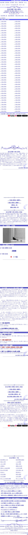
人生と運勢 (3, 464)
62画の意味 (17, 88)
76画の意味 (17, 104)
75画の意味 (3, 104)
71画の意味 (3, 100)
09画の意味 (3, 30)
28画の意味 (17, 50)
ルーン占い (10, 527)
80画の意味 (17, 109)
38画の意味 (17, 61)
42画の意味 (17, 66)
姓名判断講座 (11, 15)
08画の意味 (17, 28)
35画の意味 (3, 59)
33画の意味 (3, 57)
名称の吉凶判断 (5, 501)
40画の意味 (17, 64)
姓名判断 (2, 2)
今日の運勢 (3, 474)
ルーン (3, 4)
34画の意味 (17, 57)
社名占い (2, 472)
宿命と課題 (18, 464)
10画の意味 (17, 30)
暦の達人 (3, 514)
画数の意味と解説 (19, 15)
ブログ (20, 4)
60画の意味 (17, 86)
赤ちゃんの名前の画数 (5, 478)
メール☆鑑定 (4, 511)
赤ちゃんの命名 (19, 478)
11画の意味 (3, 32)
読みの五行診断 (4, 470)
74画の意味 (17, 102)
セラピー (8, 4)
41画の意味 (3, 66)
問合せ (15, 530)
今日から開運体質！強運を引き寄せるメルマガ (15, 495)
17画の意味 (3, 39)
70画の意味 (17, 97)
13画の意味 (3, 35)
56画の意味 (17, 82)
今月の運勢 (3, 476)
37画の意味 (3, 61)
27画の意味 (3, 50)
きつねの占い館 (14, 4)
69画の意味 (3, 97)
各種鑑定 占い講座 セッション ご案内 (10, 516)
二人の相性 (18, 461)
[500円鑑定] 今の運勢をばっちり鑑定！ (10, 503)
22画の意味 (17, 44)
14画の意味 (17, 35)
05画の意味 (3, 26)
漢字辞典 (16, 526)
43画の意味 (3, 68)
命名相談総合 (22, 501)
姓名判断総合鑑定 (20, 459)
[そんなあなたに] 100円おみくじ (9, 509)
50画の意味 (17, 75)
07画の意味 (3, 28)
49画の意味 (3, 75)
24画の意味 (17, 46)
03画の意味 (3, 23)
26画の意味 (17, 48)
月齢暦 (11, 514)
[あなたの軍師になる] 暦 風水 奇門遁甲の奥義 (12, 505)
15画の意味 (3, 37)
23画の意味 (3, 46)
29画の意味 (3, 53)
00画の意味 (17, 111)
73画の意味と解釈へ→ (14, 202)
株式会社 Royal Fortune (19, 529)
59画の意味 (3, 86)
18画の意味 (17, 39)
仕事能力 (2, 466)
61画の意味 (3, 88)
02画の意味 (17, 21)
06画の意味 (17, 26)
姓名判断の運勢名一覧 (14, 394)
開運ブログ (11, 529)
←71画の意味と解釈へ (14, 200)
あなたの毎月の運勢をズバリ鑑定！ (13, 491)
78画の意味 (17, 106)
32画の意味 (17, 55)
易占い (16, 2)
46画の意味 (17, 70)
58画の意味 (17, 84)
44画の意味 (17, 68)
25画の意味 (3, 48)
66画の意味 (17, 93)
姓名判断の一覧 (4, 459)
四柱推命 (7, 2)
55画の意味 (3, 82)
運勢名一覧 (14, 205)
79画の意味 (3, 109)
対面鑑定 (17, 511)
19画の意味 (3, 41)
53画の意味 (3, 79)
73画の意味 (3, 102)
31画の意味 (3, 55)
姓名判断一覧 (4, 15)
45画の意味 (3, 70)
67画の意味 (3, 95)
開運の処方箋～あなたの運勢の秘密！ (13, 493)
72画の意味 (17, 100)
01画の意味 (3, 21)
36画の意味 (17, 59)
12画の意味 (17, 32)
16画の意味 (17, 37)
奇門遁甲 (12, 2)
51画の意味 (3, 77)
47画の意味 (3, 73)
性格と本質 (3, 461)
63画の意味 (3, 91)
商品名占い (18, 472)
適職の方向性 (19, 466)
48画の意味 (17, 73)
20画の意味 (17, 41)
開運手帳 (21, 2)
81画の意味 (3, 111)
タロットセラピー (18, 527)
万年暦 (7, 514)
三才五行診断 (19, 468)
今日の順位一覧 (19, 470)
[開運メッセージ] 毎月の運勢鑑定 (9, 507)
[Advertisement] (14, 130)
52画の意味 (17, 77)
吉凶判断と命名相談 (14, 501)
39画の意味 (3, 64)
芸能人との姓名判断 (5, 468)
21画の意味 (3, 44)
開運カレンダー (19, 514)
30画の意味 (17, 53)
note (23, 4)
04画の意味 (17, 23)
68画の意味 (17, 95)
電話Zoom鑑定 (11, 511)
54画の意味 (17, 79)
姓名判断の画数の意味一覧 (14, 396)
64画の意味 (17, 91)
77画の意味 (3, 106)
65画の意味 (3, 93)
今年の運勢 (18, 476)
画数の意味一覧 (14, 207)
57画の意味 (3, 84)
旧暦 (14, 514)
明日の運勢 (18, 474)
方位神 (25, 514)
